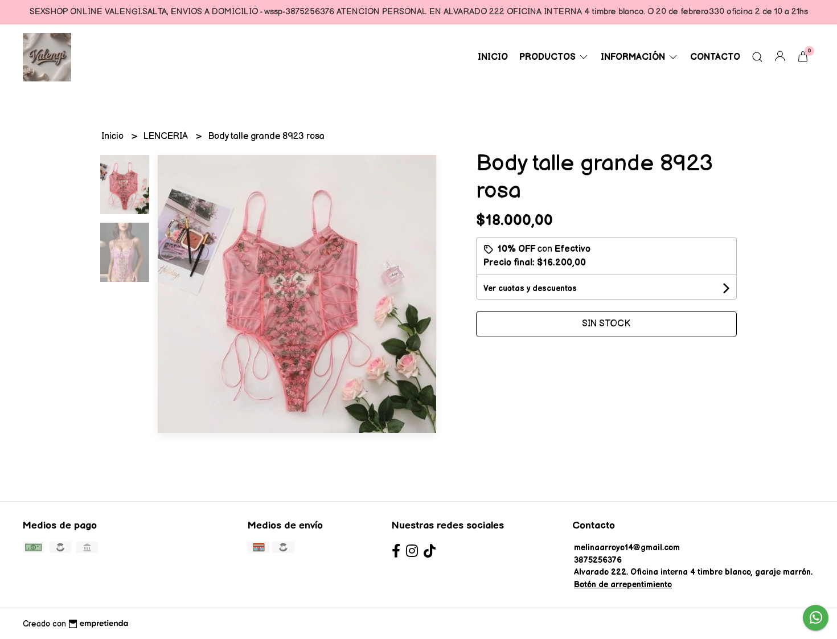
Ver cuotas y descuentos (530, 288)
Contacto (715, 57)
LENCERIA (166, 136)
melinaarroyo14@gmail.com (627, 547)
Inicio (493, 57)
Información (634, 57)
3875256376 (598, 560)
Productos (548, 57)
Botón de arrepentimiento (623, 584)
